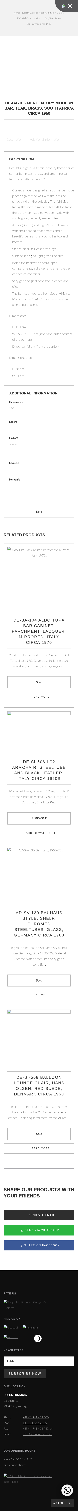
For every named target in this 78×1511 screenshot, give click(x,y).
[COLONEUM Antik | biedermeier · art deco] (28, 1479)
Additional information (45, 139)
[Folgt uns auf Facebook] (11, 1327)
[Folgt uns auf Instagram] (30, 1327)
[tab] (15, 139)
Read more (41, 696)
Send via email (41, 1215)
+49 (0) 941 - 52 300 (36, 1417)
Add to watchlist (41, 833)
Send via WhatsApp (41, 1230)
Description (15, 139)
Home (17, 13)
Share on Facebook (41, 1245)
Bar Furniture (47, 13)
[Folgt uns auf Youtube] (11, 1337)
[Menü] (66, 6)
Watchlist (62, 1503)
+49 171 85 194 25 (35, 1423)
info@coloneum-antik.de (37, 1434)
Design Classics (30, 13)
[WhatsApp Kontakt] (67, 1490)
